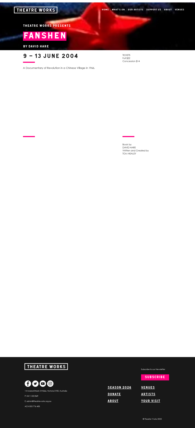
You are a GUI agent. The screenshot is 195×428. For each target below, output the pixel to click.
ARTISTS (148, 394)
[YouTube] (43, 383)
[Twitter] (35, 383)
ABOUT (113, 401)
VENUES (148, 387)
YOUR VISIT (150, 401)
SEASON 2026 (119, 387)
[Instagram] (50, 383)
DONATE (114, 394)
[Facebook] (28, 383)
